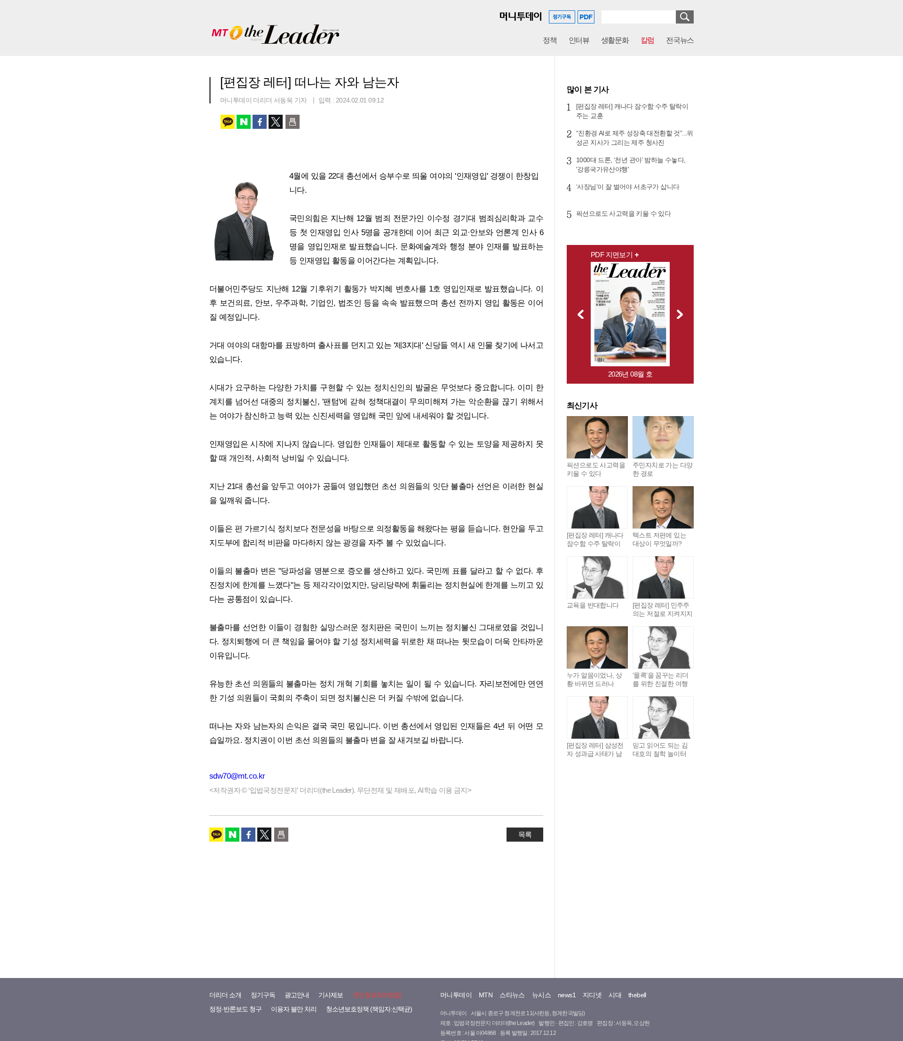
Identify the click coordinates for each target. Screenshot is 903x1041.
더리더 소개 (225, 995)
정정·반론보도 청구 (235, 1009)
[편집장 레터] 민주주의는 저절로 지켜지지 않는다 (662, 613)
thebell (637, 995)
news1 (567, 995)
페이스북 (260, 122)
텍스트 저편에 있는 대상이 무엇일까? (659, 539)
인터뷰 (579, 40)
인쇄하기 (292, 122)
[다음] (682, 314)
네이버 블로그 (244, 122)
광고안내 (297, 995)
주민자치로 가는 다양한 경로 (662, 469)
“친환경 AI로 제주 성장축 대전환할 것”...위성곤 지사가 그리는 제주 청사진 (634, 137)
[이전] (578, 314)
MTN (485, 995)
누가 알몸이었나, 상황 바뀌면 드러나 (594, 679)
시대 (615, 995)
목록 (524, 834)
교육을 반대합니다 (593, 605)
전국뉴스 (680, 40)
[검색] (685, 17)
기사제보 (330, 995)
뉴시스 (541, 995)
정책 (549, 40)
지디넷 (592, 995)
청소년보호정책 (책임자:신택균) (369, 1009)
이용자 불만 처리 (294, 1009)
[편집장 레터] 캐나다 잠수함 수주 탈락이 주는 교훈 (632, 111)
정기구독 (263, 995)
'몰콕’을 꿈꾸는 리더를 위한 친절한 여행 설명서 (661, 683)
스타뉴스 (512, 995)
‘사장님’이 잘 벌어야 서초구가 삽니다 (627, 186)
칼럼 (647, 40)
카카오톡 (228, 122)
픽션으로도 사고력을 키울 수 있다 (623, 213)
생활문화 (615, 40)
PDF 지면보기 (612, 255)
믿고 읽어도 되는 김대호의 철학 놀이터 (660, 749)
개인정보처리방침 (376, 995)
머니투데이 (456, 995)
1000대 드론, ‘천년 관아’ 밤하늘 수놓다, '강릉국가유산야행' (630, 164)
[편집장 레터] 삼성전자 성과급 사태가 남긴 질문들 (595, 753)
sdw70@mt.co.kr (237, 776)
